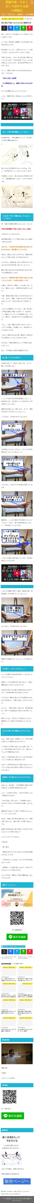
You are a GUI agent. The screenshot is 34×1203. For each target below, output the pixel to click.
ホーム (3, 14)
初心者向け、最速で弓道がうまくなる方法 (12, 18)
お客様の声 (20, 14)
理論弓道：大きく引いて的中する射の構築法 (16, 6)
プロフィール (11, 14)
